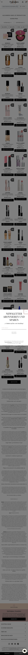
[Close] (26, 312)
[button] (24, 651)
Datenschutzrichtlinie (8, 342)
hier (19, 343)
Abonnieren (14, 332)
